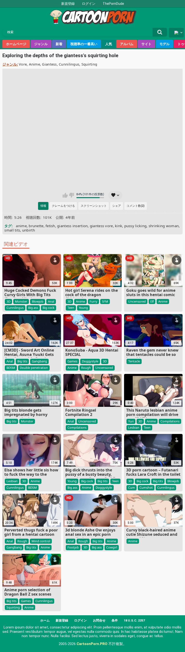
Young (83, 307)
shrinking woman (164, 226)
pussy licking (135, 226)
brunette (36, 226)
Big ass (33, 307)
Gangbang (39, 361)
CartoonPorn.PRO (92, 644)
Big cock (48, 307)
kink (118, 226)
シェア (116, 205)
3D (8, 301)
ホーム (45, 620)
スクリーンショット (94, 205)
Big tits (22, 361)
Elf (152, 301)
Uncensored (137, 301)
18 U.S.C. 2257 (134, 620)
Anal (51, 301)
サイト (146, 44)
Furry (93, 301)
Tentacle (134, 361)
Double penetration (34, 368)
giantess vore (101, 226)
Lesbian (133, 427)
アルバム (126, 44)
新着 (59, 44)
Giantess (49, 64)
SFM (105, 301)
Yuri (131, 421)
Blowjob (37, 301)
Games (72, 361)
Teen (70, 307)
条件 (115, 620)
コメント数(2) (135, 205)
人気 (108, 44)
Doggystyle (90, 361)
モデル (164, 44)
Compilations (76, 427)
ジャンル (41, 44)
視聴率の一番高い (83, 44)
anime (21, 226)
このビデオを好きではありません (71, 195)
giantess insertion (72, 226)
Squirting (89, 64)
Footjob (73, 547)
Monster (21, 301)
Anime (34, 64)
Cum (131, 487)
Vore (23, 64)
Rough (86, 368)
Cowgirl (111, 547)
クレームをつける (63, 205)
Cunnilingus (69, 64)
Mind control (41, 541)
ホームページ (16, 44)
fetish (50, 226)
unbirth (28, 230)
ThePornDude (113, 4)
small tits (12, 230)
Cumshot (146, 487)
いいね (65, 195)
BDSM (11, 368)
